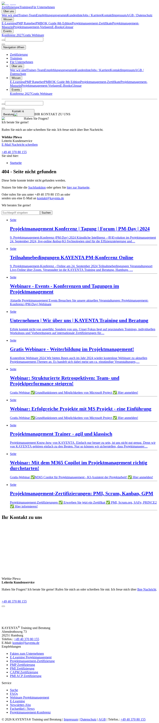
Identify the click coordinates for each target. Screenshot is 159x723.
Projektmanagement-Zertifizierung (32, 661)
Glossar (68, 27)
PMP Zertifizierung (22, 664)
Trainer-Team (27, 15)
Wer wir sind (10, 15)
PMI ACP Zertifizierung (25, 676)
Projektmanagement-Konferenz (30, 712)
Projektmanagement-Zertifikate (92, 23)
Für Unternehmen (43, 7)
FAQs (14, 693)
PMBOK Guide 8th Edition (54, 23)
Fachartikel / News (22, 708)
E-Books (57, 27)
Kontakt (107, 15)
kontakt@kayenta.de (50, 198)
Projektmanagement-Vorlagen (32, 27)
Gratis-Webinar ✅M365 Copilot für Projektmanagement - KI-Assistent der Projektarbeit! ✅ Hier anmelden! (81, 465)
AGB (102, 719)
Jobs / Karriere (92, 15)
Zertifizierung (10, 7)
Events (7, 31)
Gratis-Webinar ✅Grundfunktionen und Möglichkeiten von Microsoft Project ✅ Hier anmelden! (74, 380)
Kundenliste (75, 15)
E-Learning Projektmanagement (31, 657)
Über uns (8, 11)
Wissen (7, 19)
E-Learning (9, 23)
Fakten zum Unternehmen (27, 653)
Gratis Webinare (33, 35)
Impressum (119, 15)
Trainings (25, 7)
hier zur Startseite (78, 187)
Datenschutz (88, 719)
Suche (14, 690)
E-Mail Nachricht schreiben (20, 144)
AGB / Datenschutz (139, 15)
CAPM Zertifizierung (24, 672)
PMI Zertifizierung (22, 668)
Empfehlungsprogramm (51, 15)
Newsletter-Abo (20, 705)
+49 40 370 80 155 (14, 152)
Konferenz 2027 (12, 35)
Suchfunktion (37, 187)
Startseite (16, 163)
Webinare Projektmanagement (29, 697)
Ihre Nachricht (146, 589)
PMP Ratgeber (26, 23)
